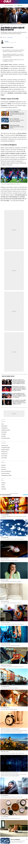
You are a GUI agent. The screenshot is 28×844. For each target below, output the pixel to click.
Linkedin (3, 486)
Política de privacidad (6, 471)
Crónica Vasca (4, 451)
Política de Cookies (5, 473)
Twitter (3, 484)
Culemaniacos (4, 428)
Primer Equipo (4, 426)
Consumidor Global (5, 447)
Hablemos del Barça (5, 430)
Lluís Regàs (6, 41)
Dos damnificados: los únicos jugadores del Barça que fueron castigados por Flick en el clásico (13, 50)
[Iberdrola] (20, 5)
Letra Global (4, 457)
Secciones (3, 436)
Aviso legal (3, 469)
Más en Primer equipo (8, 376)
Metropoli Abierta (5, 449)
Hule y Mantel (4, 455)
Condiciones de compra (6, 475)
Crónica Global (4, 445)
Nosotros (3, 465)
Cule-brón (3, 434)
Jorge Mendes (10, 37)
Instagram (3, 489)
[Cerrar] (26, 839)
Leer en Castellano (4, 3)
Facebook (3, 482)
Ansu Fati (4, 37)
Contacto (3, 467)
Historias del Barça (5, 438)
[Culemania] (15, 1)
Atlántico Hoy (4, 453)
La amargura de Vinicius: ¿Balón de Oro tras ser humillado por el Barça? (13, 60)
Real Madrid (4, 432)
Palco (2, 424)
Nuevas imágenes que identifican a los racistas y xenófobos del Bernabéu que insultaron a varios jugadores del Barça (13, 56)
